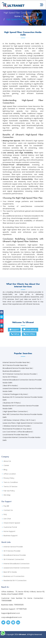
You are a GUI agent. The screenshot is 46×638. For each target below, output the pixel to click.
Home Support (9, 531)
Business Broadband (11, 371)
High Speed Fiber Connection (15, 411)
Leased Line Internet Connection (16, 568)
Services (27, 16)
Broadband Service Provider (15, 555)
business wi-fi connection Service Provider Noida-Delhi (23, 398)
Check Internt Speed (12, 523)
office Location (10, 474)
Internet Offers (19, 420)
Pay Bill (6, 506)
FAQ (5, 514)
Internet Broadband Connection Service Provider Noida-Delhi (22, 381)
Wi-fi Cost (30, 420)
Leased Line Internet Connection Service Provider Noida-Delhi (22, 389)
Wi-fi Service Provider (12, 551)
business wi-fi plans (12, 403)
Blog (5, 469)
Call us (16, 334)
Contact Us (8, 510)
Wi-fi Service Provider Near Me (15, 365)
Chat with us (31, 329)
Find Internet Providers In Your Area (17, 429)
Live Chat (7, 518)
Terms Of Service (10, 486)
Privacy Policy (9, 478)
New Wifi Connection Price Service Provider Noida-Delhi (23, 415)
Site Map (7, 495)
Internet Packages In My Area (15, 394)
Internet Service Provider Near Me (16, 362)
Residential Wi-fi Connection (15, 580)
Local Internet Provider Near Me (15, 434)
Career (6, 465)
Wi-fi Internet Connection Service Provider (19, 374)
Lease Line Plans (9, 423)
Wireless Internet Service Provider (17, 426)
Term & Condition (11, 482)
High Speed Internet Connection (30, 423)
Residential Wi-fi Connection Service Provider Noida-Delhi (21, 407)
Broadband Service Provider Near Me (17, 368)
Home (17, 16)
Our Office (30, 334)
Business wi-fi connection (14, 576)
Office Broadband (24, 432)
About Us (7, 461)
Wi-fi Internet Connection (14, 559)
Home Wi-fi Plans (10, 377)
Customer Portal (10, 527)
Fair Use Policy (9, 491)
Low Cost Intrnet (9, 432)
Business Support (11, 535)
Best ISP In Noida (10, 385)
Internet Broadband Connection (16, 563)
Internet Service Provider (13, 546)
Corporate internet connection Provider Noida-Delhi (22, 438)
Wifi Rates (8, 420)
